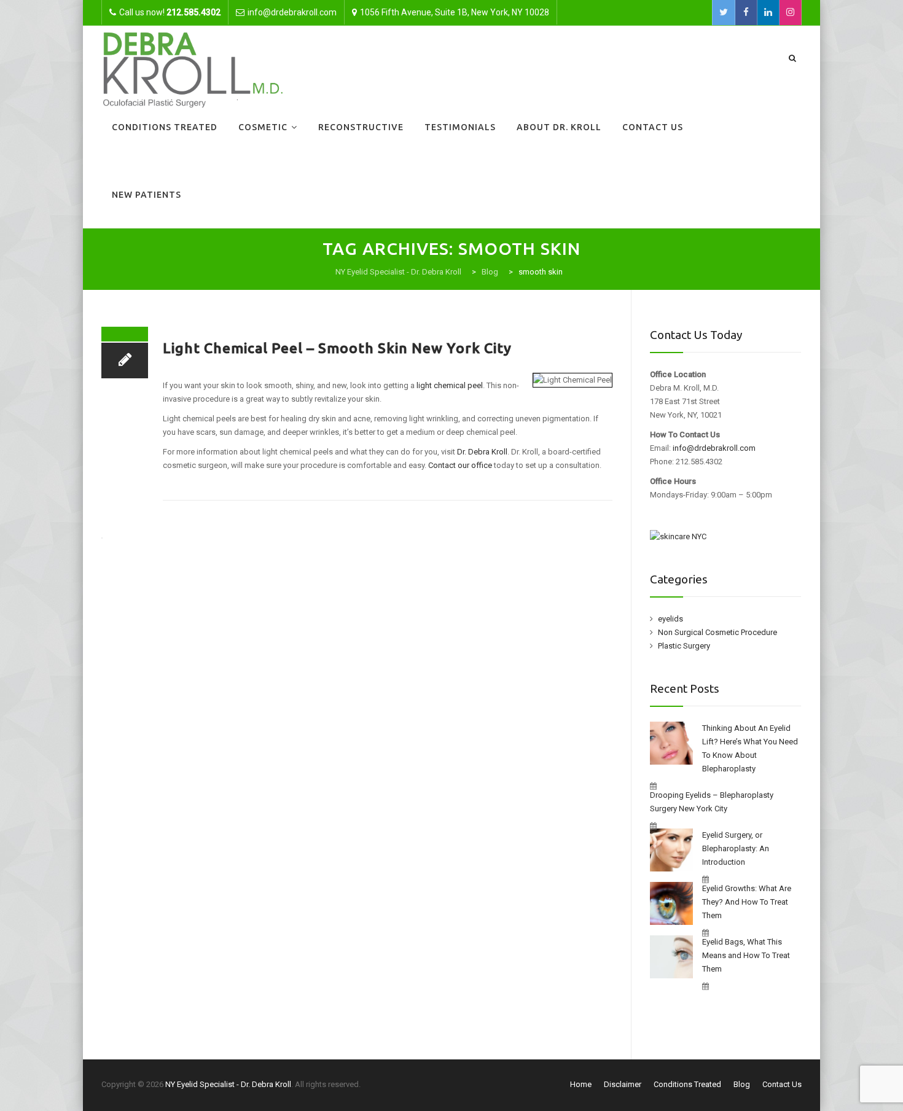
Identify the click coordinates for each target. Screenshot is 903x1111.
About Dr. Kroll (559, 127)
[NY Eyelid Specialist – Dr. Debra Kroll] (192, 69)
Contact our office (460, 465)
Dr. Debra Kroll (482, 451)
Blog (741, 1084)
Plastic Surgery (684, 645)
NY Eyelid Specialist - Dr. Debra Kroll (228, 1084)
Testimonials (460, 127)
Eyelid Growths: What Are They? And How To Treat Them (746, 902)
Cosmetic (262, 127)
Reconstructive (361, 127)
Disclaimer (622, 1084)
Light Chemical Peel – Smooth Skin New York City (337, 348)
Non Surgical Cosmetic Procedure (717, 632)
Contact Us (652, 127)
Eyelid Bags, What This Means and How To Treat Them (746, 955)
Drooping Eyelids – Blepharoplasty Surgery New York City (711, 801)
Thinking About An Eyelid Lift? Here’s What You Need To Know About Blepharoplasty (750, 748)
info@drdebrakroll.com (714, 448)
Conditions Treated (164, 127)
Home (581, 1084)
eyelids (670, 618)
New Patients (146, 195)
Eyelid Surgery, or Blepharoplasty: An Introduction (735, 848)
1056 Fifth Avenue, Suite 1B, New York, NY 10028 (454, 12)
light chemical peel (449, 385)
